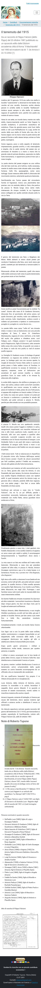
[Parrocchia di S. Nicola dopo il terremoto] (20, 414)
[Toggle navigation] (37, 12)
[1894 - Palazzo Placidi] (20, 238)
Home (5, 22)
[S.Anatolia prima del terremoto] (20, 212)
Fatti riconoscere (32, 3)
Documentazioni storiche (28, 22)
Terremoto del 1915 (12, 25)
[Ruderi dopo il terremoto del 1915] (20, 293)
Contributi (13, 22)
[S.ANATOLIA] (10, 12)
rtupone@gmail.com (23, 980)
